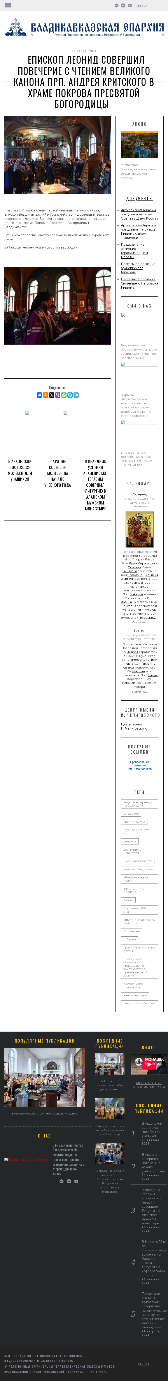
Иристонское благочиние (133, 985)
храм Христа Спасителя (132, 851)
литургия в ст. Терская (139, 1003)
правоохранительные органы (139, 949)
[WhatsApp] (63, 395)
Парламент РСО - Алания (135, 910)
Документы (139, 198)
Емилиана (129, 571)
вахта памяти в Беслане (134, 890)
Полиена (134, 567)
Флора (137, 559)
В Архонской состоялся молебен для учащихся (20, 470)
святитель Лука (134, 821)
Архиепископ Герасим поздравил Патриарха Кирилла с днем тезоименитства (138, 231)
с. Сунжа (129, 939)
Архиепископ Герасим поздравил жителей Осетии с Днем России (139, 214)
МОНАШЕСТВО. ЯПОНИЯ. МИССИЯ (149, 1085)
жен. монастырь (135, 995)
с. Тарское (131, 813)
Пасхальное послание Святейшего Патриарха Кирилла (139, 283)
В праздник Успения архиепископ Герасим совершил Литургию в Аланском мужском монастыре (95, 485)
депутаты (129, 841)
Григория (129, 606)
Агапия (149, 659)
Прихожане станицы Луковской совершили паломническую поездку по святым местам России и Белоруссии (154, 1310)
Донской (128, 683)
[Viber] (57, 395)
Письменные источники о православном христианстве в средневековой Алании (135, 967)
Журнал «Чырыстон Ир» (137, 831)
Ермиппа (129, 578)
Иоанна (135, 582)
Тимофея (136, 659)
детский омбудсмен (138, 869)
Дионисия (151, 575)
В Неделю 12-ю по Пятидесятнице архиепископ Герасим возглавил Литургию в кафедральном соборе (154, 1258)
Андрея (132, 652)
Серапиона (146, 563)
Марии (153, 675)
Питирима (148, 663)
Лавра (149, 559)
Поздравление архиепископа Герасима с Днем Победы (134, 251)
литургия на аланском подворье (139, 921)
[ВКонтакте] (39, 395)
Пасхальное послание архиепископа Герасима (138, 268)
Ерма (133, 563)
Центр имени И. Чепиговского (134, 726)
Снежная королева (137, 861)
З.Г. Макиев (131, 931)
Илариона (135, 575)
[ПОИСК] (161, 5)
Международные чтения (135, 879)
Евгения (135, 609)
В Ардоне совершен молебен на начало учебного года (57, 473)
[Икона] (140, 548)
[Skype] (70, 395)
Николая (138, 671)
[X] (51, 395)
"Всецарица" (148, 617)
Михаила (150, 609)
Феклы (128, 663)
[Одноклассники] (45, 395)
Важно (128, 900)
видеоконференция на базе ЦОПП (138, 804)
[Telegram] (76, 395)
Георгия (149, 582)
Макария (136, 594)
